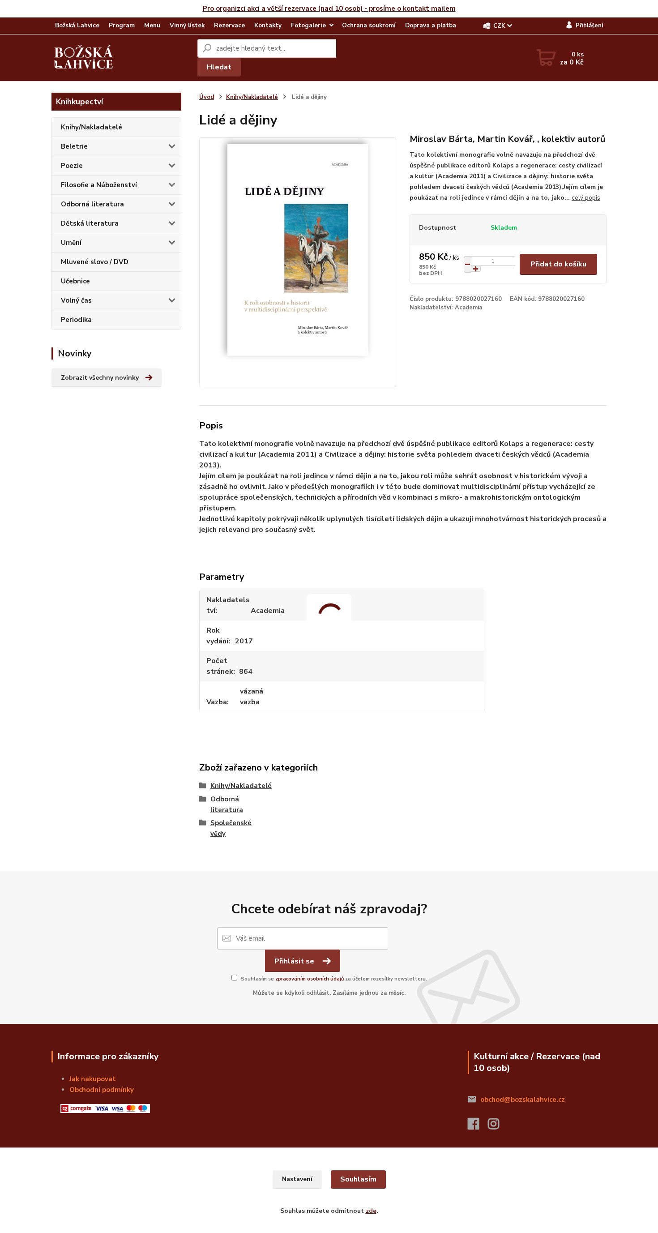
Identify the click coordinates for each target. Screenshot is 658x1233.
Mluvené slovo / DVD (94, 261)
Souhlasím (358, 1179)
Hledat (219, 67)
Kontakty (268, 25)
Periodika (76, 319)
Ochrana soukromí (369, 25)
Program (122, 25)
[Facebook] (478, 1126)
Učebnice (75, 281)
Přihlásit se (295, 961)
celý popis (586, 197)
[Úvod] (83, 57)
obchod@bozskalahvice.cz (522, 1099)
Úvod (206, 97)
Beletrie (74, 146)
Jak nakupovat (92, 1079)
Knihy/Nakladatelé (91, 127)
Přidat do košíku (558, 264)
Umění (71, 242)
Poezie (72, 165)
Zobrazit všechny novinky (100, 377)
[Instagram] (498, 1126)
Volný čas (76, 300)
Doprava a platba (430, 25)
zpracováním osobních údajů (309, 979)
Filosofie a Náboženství (99, 184)
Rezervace (229, 25)
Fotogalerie (308, 25)
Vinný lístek (187, 25)
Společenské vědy (214, 828)
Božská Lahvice (77, 25)
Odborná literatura (92, 204)
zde (371, 1211)
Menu (152, 25)
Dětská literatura (90, 223)
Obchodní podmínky (101, 1089)
